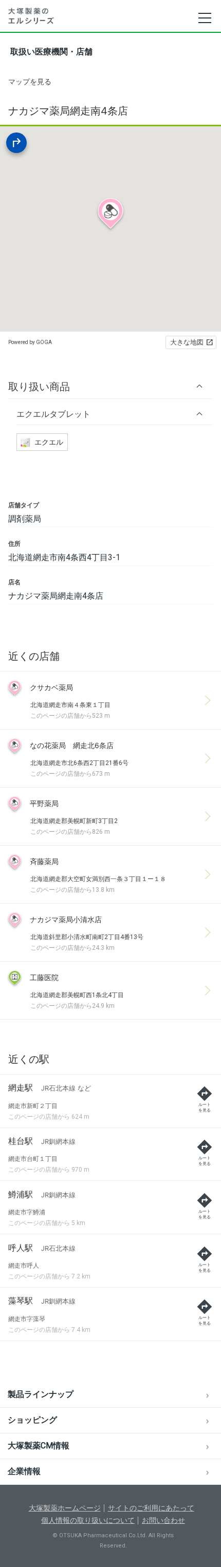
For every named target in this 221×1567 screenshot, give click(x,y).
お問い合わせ (163, 1520)
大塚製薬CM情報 (38, 1445)
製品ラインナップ (40, 1394)
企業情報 (24, 1471)
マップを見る (29, 82)
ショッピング (32, 1420)
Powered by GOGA (30, 342)
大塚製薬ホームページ (65, 1508)
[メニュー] (204, 18)
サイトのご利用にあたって (151, 1508)
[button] (110, 386)
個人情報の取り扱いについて (88, 1520)
